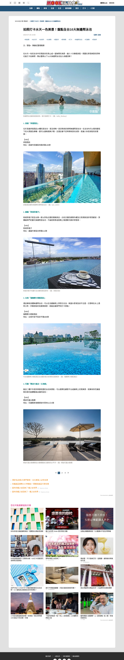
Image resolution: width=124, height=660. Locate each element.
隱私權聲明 (75, 656)
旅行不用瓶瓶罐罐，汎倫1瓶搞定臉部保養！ (61, 588)
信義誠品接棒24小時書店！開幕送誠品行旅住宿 (30, 484)
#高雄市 (94, 39)
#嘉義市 (56, 39)
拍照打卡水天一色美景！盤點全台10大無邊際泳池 (45, 21)
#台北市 (34, 39)
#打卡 (70, 39)
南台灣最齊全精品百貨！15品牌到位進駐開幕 (96, 588)
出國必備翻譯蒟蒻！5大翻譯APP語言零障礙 (96, 531)
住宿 (99, 35)
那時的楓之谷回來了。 (53, 558)
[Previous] (56, 473)
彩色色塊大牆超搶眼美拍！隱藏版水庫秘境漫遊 (27, 531)
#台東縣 (49, 39)
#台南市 (41, 39)
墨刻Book (103, 3)
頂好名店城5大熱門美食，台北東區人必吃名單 (30, 480)
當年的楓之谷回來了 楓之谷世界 (24, 488)
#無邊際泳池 (78, 39)
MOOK (111, 3)
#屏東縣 (63, 39)
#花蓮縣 (87, 39)
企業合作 (57, 656)
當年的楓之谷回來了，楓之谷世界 (25, 492)
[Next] (68, 473)
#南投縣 (27, 39)
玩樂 (95, 35)
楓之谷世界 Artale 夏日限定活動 (57, 531)
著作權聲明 (66, 656)
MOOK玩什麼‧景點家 (21, 21)
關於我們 (48, 656)
